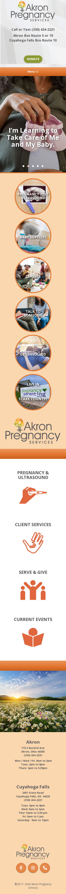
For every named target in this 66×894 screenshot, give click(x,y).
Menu (31, 71)
